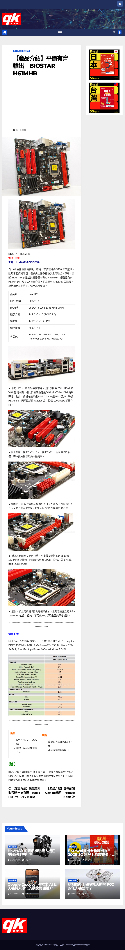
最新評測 (26, 51)
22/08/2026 (15, 860)
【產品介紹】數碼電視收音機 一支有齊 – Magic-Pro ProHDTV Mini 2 (24, 792)
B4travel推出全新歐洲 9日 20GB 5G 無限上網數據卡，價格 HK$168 (91, 855)
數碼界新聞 (12, 847)
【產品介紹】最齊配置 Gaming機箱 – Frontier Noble (60, 792)
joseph (28, 860)
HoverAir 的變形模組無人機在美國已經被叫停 (31, 853)
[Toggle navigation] (60, 32)
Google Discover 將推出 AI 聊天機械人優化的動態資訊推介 (32, 886)
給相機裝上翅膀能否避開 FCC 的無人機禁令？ (91, 886)
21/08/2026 (15, 894)
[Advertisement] (41, 104)
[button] (114, 32)
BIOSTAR (17, 51)
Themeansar (80, 945)
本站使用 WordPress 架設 (47, 945)
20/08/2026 (76, 894)
